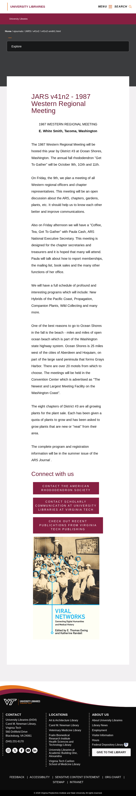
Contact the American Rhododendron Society (66, 488)
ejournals (18, 31)
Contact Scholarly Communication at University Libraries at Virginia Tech (66, 505)
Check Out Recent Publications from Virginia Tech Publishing (68, 525)
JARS (28, 31)
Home (8, 31)
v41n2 (36, 31)
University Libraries (18, 19)
